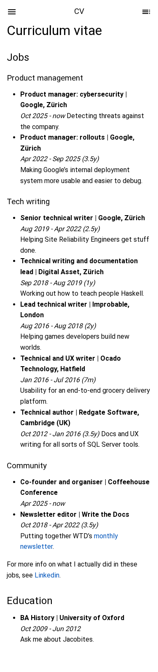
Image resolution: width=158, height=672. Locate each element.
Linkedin (47, 575)
